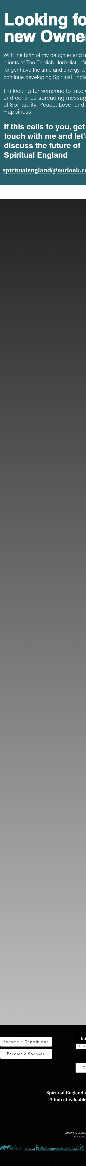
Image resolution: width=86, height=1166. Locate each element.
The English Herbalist (51, 62)
